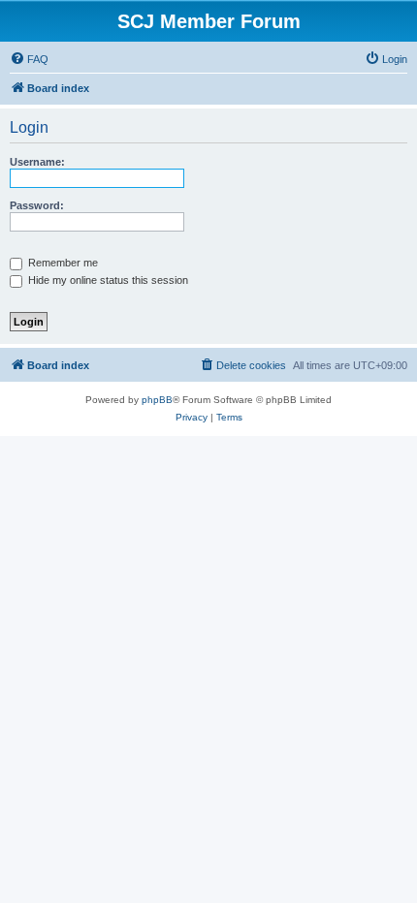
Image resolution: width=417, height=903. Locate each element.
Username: (37, 162)
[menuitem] (29, 59)
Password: (37, 205)
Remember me (61, 262)
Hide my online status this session (106, 280)
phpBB (157, 399)
